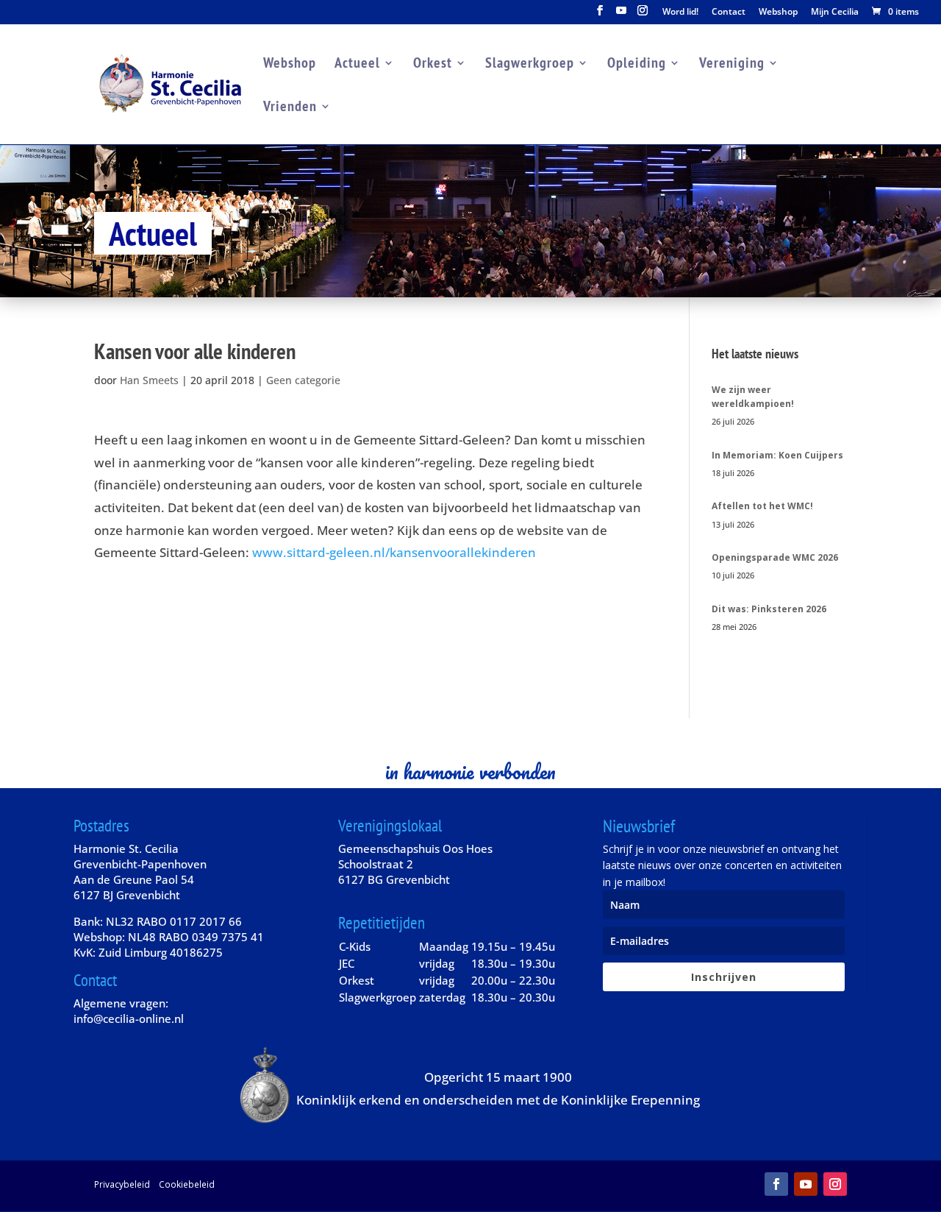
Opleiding (636, 64)
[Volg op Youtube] (805, 1184)
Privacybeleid (122, 1184)
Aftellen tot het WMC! (762, 506)
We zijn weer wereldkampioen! (753, 396)
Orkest (432, 64)
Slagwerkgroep (529, 64)
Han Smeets (149, 380)
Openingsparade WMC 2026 (775, 557)
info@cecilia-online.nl (129, 1018)
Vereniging (732, 64)
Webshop (778, 12)
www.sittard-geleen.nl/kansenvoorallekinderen (394, 552)
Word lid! (680, 12)
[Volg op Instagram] (835, 1184)
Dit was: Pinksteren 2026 (769, 609)
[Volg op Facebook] (776, 1184)
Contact (728, 12)
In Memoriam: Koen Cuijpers (777, 455)
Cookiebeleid (187, 1184)
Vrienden (290, 108)
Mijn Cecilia (835, 12)
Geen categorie (303, 380)
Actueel (357, 64)
